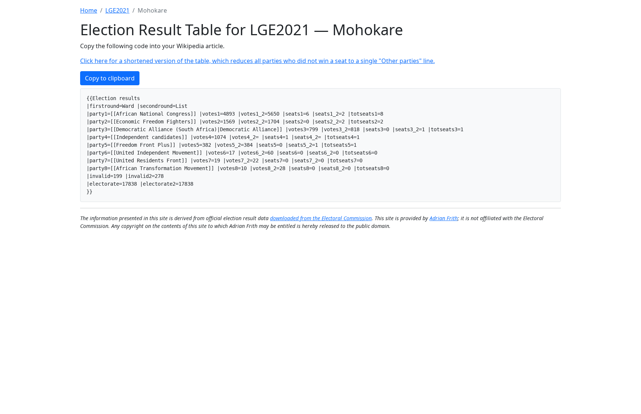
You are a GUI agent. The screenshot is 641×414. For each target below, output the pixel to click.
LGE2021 (117, 10)
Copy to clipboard (110, 78)
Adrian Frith (444, 218)
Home (88, 10)
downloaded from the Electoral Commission (321, 218)
